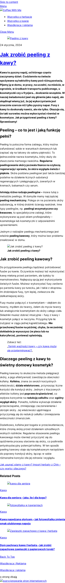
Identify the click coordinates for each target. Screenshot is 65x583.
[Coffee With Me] (10, 10)
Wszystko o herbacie (19, 16)
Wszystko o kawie (18, 20)
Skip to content (9, 1)
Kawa (3, 490)
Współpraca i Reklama (13, 563)
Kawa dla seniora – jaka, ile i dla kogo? (23, 497)
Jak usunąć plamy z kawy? (16, 464)
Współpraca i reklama (20, 25)
